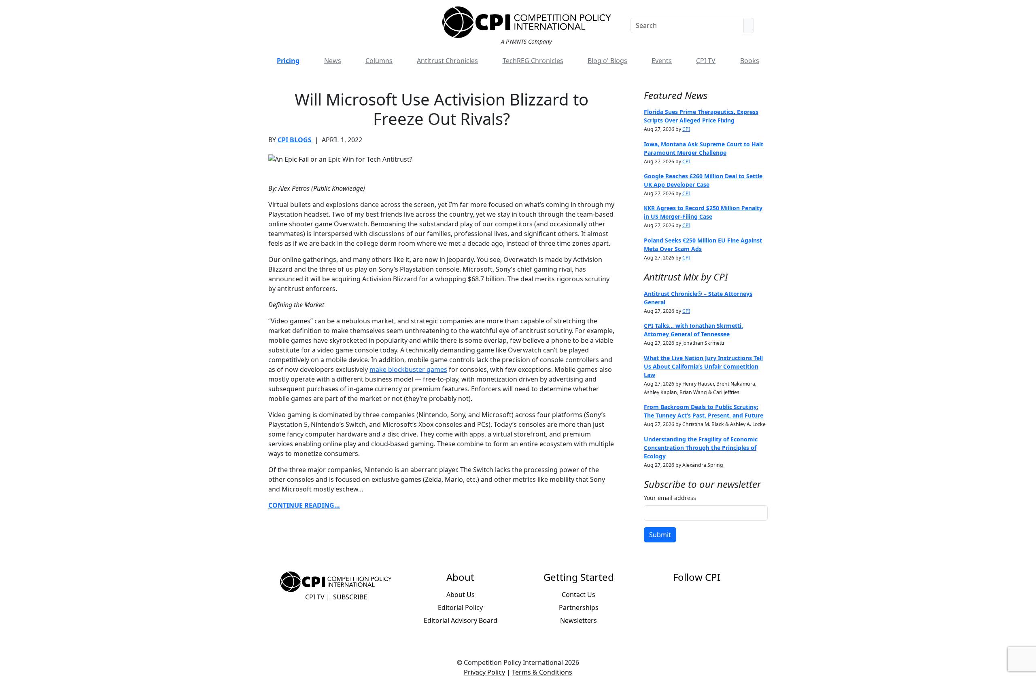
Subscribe (350, 597)
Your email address (670, 498)
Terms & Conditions (542, 672)
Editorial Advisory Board (460, 620)
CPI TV (705, 60)
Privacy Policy (484, 672)
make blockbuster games (408, 369)
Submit (660, 534)
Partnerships (579, 607)
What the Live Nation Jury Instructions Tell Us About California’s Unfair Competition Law (703, 366)
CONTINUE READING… (304, 505)
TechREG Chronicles (533, 60)
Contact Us (578, 594)
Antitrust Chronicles (447, 60)
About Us (460, 594)
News (332, 60)
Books (749, 60)
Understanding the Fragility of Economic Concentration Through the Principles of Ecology (701, 447)
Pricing (288, 60)
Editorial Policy (460, 607)
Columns (379, 60)
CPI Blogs (295, 139)
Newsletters (578, 620)
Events (662, 60)
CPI (686, 129)
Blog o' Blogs (607, 60)
